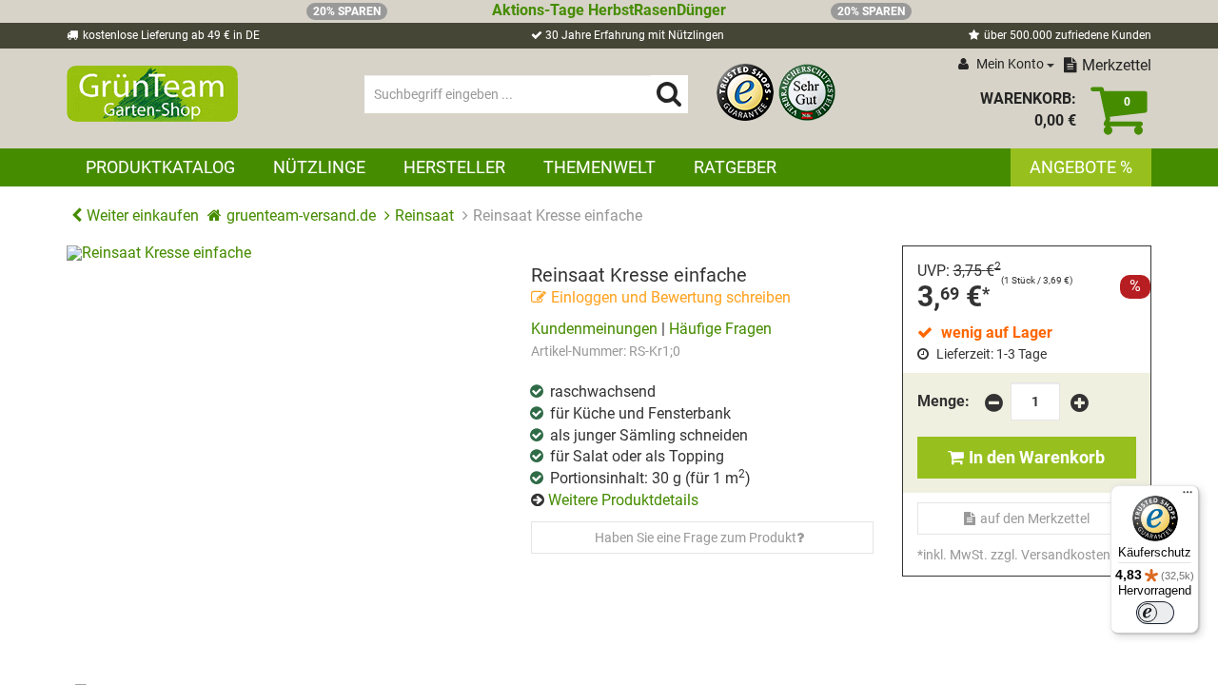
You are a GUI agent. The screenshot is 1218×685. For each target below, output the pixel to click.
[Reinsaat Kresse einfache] (284, 463)
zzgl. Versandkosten (1050, 554)
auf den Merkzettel (1035, 518)
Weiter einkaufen (143, 215)
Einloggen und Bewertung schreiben (671, 297)
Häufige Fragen (720, 329)
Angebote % (1081, 167)
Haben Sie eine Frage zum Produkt (695, 537)
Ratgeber (735, 167)
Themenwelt (599, 167)
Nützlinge (319, 167)
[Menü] (1187, 496)
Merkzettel (1116, 65)
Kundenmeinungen (594, 329)
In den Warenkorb (1037, 457)
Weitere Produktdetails (623, 500)
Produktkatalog (160, 167)
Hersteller (454, 167)
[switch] (1155, 612)
